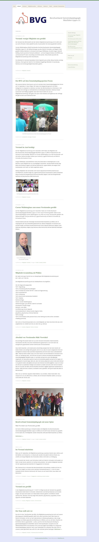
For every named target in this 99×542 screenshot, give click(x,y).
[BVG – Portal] (49, 19)
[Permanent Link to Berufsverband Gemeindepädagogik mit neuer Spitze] (40, 416)
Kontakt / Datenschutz (59, 6)
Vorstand (28, 70)
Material (45, 6)
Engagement (34, 476)
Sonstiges (30, 137)
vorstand (41, 262)
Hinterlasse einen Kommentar (37, 532)
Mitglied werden (32, 6)
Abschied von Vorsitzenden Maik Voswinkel (32, 337)
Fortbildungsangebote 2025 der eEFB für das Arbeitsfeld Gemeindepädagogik (74, 43)
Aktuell (19, 6)
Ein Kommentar (38, 500)
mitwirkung (39, 476)
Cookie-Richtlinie (71, 67)
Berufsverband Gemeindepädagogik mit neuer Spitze (35, 422)
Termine (32, 327)
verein (37, 262)
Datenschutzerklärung (72, 64)
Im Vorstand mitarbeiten (24, 449)
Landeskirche (24, 137)
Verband (24, 6)
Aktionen (40, 6)
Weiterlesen (19, 436)
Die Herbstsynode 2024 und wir (74, 38)
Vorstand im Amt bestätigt (25, 147)
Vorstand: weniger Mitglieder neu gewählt (30, 38)
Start (14, 6)
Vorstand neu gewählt (23, 486)
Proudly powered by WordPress (41, 538)
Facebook (70, 57)
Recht (50, 6)
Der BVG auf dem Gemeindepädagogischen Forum (34, 81)
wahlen (44, 262)
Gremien (24, 327)
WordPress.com (61, 538)
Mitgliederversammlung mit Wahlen (28, 273)
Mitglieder (24, 70)
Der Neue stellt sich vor (24, 511)
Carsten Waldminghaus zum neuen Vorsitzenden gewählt (36, 207)
